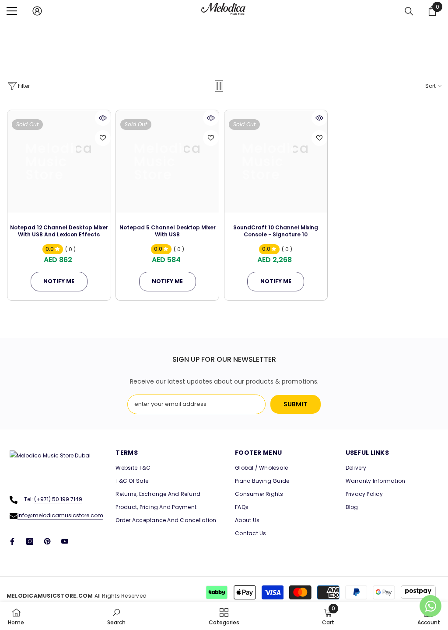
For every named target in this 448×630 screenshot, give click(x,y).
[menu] (12, 11)
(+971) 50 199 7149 (58, 499)
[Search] (409, 11)
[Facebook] (12, 541)
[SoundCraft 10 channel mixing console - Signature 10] (275, 161)
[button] (219, 86)
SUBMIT (295, 404)
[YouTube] (64, 541)
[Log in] (37, 11)
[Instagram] (29, 541)
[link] (116, 616)
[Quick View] (103, 118)
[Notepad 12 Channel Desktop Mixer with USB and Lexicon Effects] (58, 161)
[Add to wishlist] (103, 138)
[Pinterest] (47, 541)
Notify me (58, 281)
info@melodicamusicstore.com (60, 515)
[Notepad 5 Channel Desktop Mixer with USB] (167, 161)
